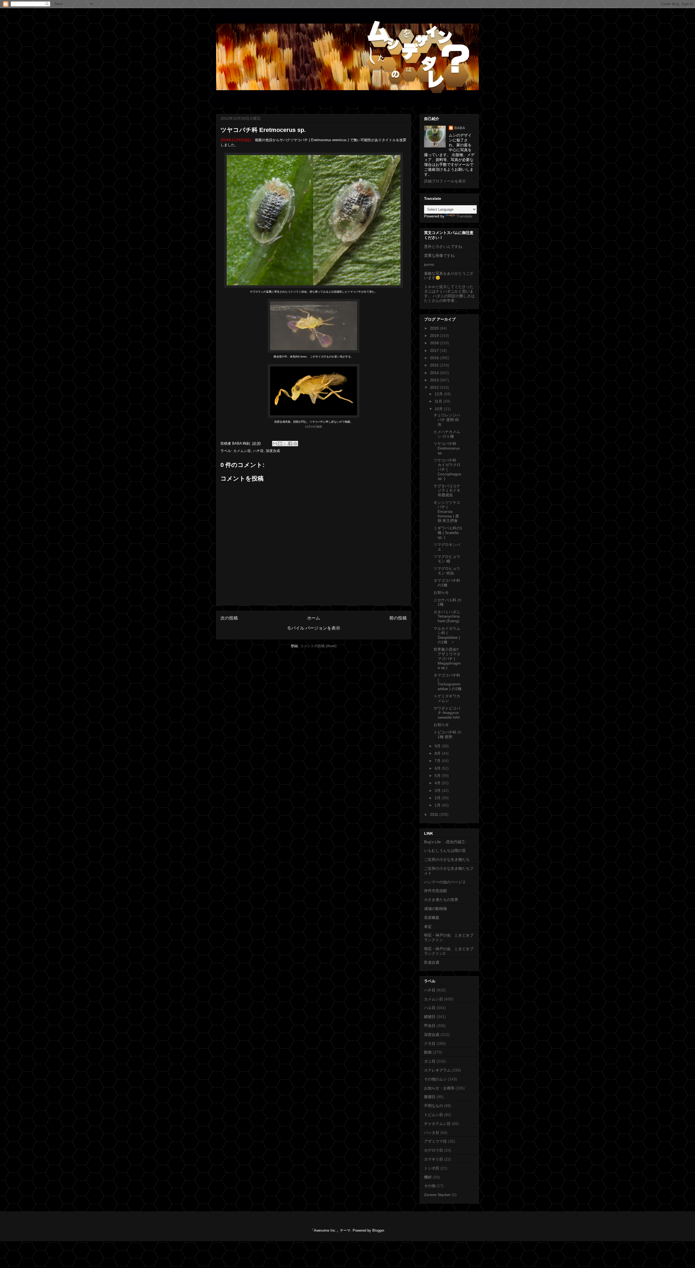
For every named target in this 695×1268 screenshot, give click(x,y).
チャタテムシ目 (437, 1123)
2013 (435, 380)
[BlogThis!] (280, 443)
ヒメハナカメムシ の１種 (447, 433)
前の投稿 (398, 618)
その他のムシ (435, 1079)
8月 (438, 753)
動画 (428, 1052)
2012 (435, 387)
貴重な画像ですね (439, 255)
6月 (438, 768)
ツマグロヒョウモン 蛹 (447, 558)
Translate (464, 216)
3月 (438, 790)
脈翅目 (429, 1097)
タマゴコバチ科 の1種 (447, 582)
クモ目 (429, 1043)
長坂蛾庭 (431, 917)
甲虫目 (429, 1025)
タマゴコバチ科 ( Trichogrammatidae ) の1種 (448, 682)
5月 (438, 775)
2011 (434, 814)
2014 (435, 373)
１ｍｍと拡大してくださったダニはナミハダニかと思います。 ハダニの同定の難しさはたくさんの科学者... (449, 293)
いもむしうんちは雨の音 (445, 850)
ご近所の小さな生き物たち (447, 859)
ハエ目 (429, 1007)
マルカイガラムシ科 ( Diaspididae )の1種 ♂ (447, 635)
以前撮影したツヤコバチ (346, 291)
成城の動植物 (435, 908)
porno (429, 264)
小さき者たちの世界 (441, 899)
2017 (435, 350)
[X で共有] (285, 443)
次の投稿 (229, 618)
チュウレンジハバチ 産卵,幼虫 (447, 419)
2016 (435, 358)
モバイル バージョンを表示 (313, 628)
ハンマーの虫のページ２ (445, 882)
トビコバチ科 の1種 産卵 (447, 734)
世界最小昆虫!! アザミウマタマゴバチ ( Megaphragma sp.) (447, 658)
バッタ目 (431, 1132)
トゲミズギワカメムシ (447, 698)
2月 (438, 798)
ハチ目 (258, 451)
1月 (438, 805)
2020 (435, 328)
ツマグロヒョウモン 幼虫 (447, 570)
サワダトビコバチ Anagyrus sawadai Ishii (447, 713)
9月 (438, 746)
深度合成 (273, 451)
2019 (435, 335)
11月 (439, 401)
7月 (438, 760)
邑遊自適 (431, 962)
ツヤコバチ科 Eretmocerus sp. (447, 448)
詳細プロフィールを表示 (445, 181)
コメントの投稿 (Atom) (318, 646)
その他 (429, 1186)
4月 (438, 783)
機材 (428, 1177)
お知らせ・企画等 (439, 1088)
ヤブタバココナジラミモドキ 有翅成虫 (447, 490)
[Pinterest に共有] (295, 443)
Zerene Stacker (437, 1195)
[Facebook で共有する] (290, 443)
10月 (439, 409)
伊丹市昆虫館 (435, 890)
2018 (435, 343)
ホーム (313, 618)
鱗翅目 (429, 1016)
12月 (439, 394)
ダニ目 (429, 1061)
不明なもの (433, 1105)
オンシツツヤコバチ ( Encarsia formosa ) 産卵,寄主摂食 (447, 511)
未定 (428, 926)
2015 (435, 365)
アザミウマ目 (435, 1141)
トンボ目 (431, 1168)
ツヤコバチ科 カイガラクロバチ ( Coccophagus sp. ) (447, 469)
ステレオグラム (437, 1070)
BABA (459, 128)
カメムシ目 (242, 451)
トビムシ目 (433, 1114)
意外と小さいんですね (443, 246)
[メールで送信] (274, 443)
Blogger (378, 1230)
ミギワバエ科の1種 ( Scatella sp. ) (448, 532)
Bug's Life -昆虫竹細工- (445, 842)
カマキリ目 (433, 1159)
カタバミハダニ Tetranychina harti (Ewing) (447, 616)
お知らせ (441, 592)
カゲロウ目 (433, 1150)
